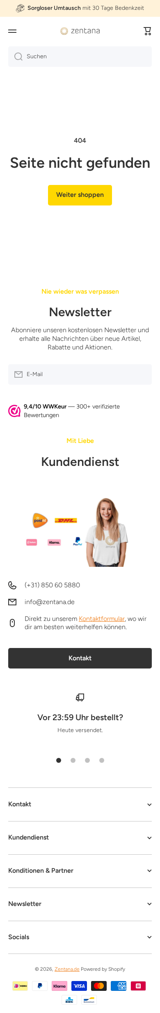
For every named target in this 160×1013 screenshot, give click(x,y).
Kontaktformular (102, 619)
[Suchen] (15, 56)
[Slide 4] (101, 760)
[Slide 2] (73, 760)
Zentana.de (67, 969)
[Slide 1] (58, 760)
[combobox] (80, 56)
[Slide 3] (87, 760)
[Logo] (80, 31)
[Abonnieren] (141, 374)
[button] (148, 31)
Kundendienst (80, 461)
